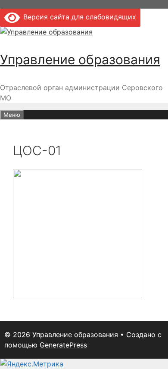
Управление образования (80, 59)
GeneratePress (63, 345)
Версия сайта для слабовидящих (78, 17)
